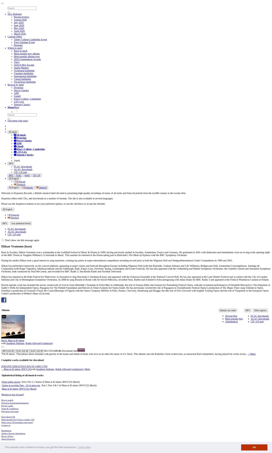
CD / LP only (20, 172)
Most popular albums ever (27, 56)
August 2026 (20, 19)
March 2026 (20, 34)
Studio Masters (21, 67)
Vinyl (16, 62)
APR (16, 93)
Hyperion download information (15, 403)
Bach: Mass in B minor (12, 340)
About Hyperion (8, 439)
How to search (7, 400)
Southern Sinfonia (15, 343)
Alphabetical (231, 321)
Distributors (6, 430)
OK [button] (254, 447)
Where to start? (15, 48)
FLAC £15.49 (22, 351)
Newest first (231, 316)
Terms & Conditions (9, 408)
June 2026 (19, 25)
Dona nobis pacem (11, 382)
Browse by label (16, 84)
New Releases (15, 14)
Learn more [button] (84, 447)
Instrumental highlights (25, 76)
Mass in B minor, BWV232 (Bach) (19, 389)
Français (20, 181)
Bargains (18, 45)
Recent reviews (21, 17)
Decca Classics (21, 90)
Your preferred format (20, 223)
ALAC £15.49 (37, 351)
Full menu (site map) (18, 120)
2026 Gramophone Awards (27, 59)
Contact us (5, 425)
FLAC (18, 175)
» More (252, 354)
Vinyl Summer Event (24, 42)
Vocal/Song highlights (25, 82)
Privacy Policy (7, 436)
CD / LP (36, 175)
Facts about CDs (8, 417)
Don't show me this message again (21, 240)
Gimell (17, 96)
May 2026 (19, 28)
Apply (17, 160)
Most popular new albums (27, 53)
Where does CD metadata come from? (17, 422)
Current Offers (15, 36)
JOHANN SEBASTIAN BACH (24, 366)
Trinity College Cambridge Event (30, 39)
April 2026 (19, 31)
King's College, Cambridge (27, 99)
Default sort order (228, 310)
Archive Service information (13, 433)
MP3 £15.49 (8, 351)
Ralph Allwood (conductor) (39, 343)
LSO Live (19, 101)
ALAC (27, 175)
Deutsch (20, 184)
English (15, 187)
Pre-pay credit (7, 406)
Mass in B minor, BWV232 (17, 369)
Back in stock (20, 50)
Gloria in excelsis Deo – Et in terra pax (21, 385)
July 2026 (19, 22)
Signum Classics (22, 104)
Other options (260, 310)
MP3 (11, 163)
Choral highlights (22, 79)
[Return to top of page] (12, 394)
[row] (136, 335)
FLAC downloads (23, 166)
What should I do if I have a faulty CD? (17, 419)
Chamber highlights (23, 73)
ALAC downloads (23, 169)
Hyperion (18, 87)
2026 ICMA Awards (24, 65)
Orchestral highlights (24, 70)
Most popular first (234, 318)
